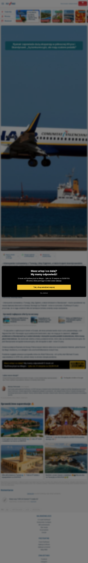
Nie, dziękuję (44, 293)
